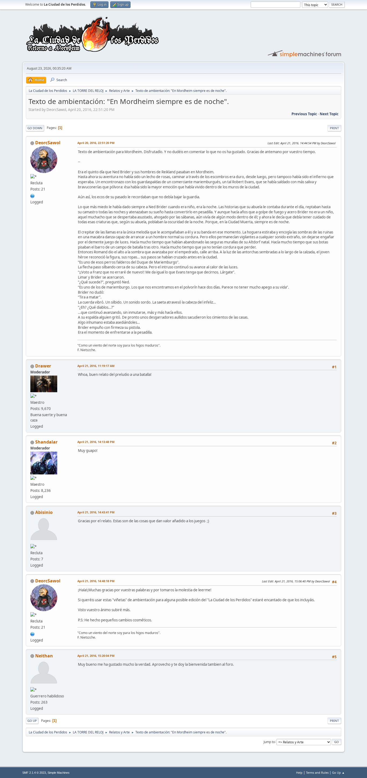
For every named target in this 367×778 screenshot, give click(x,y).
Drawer (43, 366)
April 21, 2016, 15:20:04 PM (95, 656)
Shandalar (46, 442)
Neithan (44, 656)
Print (334, 128)
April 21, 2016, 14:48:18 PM (95, 581)
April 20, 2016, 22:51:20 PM (95, 143)
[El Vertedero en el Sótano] (32, 195)
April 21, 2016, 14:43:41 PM (95, 512)
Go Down (34, 128)
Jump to (269, 741)
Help (299, 772)
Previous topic (304, 113)
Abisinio (44, 512)
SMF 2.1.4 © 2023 (34, 772)
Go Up (32, 721)
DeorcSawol (47, 143)
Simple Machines (59, 772)
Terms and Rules (317, 772)
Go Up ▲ (338, 772)
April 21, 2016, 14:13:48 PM (95, 442)
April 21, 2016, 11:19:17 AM (95, 366)
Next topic (329, 113)
